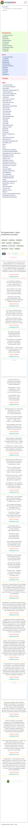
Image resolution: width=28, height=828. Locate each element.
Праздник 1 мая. (6, 100)
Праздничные (6, 64)
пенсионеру (20, 245)
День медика (6, 109)
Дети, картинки (6, 174)
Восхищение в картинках (9, 149)
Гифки (4, 82)
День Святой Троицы (8, 137)
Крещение (5, 128)
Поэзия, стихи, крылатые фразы (11, 193)
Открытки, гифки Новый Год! (10, 90)
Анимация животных (8, 177)
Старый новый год (7, 91)
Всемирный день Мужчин (9, 106)
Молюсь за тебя (6, 127)
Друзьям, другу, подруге (9, 165)
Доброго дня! (6, 158)
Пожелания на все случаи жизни (11, 153)
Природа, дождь (7, 190)
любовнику (5, 248)
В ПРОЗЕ (22, 253)
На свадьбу (5, 38)
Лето (3, 146)
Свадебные (5, 88)
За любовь (5, 71)
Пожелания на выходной (9, 163)
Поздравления (6, 33)
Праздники (5, 49)
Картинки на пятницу (8, 162)
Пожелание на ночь (7, 160)
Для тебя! (5, 167)
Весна (4, 144)
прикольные (16, 243)
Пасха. (4, 135)
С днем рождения (7, 35)
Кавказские (5, 74)
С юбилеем (5, 50)
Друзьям (4, 72)
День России (6, 104)
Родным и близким (7, 65)
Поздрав (10, 2)
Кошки (4, 179)
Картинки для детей (8, 176)
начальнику (12, 245)
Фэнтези (4, 191)
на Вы (3, 243)
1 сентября (5, 121)
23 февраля (5, 97)
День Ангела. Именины (8, 86)
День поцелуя (6, 112)
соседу (11, 248)
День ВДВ (5, 123)
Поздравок (5, 6)
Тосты (4, 54)
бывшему (17, 248)
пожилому (4, 245)
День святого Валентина (9, 93)
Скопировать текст (14, 276)
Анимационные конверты (9, 197)
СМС (9, 253)
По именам (5, 43)
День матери (6, 107)
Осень (4, 148)
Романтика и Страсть (8, 183)
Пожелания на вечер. (8, 155)
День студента (6, 114)
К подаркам (5, 42)
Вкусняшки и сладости (8, 195)
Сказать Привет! (7, 169)
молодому (4, 240)
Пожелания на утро (7, 156)
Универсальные (6, 40)
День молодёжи (6, 111)
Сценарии (5, 78)
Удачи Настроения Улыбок (9, 151)
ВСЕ (4, 253)
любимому (19, 240)
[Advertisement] (14, 215)
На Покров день (6, 142)
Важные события (7, 45)
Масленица (5, 132)
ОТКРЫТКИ (13, 257)
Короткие (5, 67)
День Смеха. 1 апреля (8, 99)
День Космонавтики (8, 116)
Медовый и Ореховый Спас (10, 141)
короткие (9, 243)
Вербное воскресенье (8, 134)
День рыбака (6, 118)
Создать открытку (14, 274)
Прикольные (5, 62)
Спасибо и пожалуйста (8, 170)
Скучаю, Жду (6, 188)
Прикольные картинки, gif (9, 181)
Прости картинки (7, 186)
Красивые (5, 69)
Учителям (5, 119)
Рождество (5, 130)
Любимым (5, 36)
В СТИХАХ (15, 253)
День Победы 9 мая (8, 102)
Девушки (4, 184)
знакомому (12, 240)
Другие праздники (7, 125)
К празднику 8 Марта (8, 95)
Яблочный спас (6, 139)
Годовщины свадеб (7, 47)
